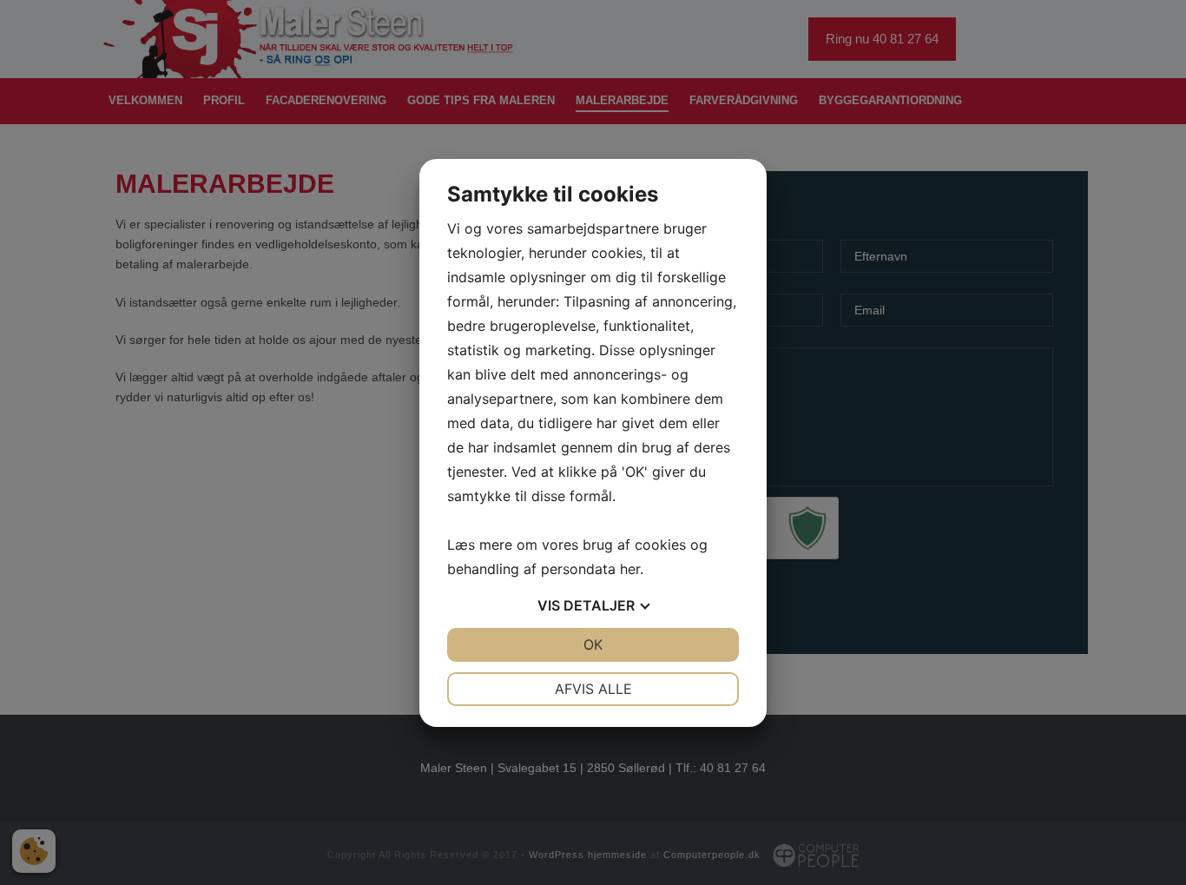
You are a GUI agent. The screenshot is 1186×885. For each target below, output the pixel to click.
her (630, 569)
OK (593, 644)
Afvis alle (593, 688)
